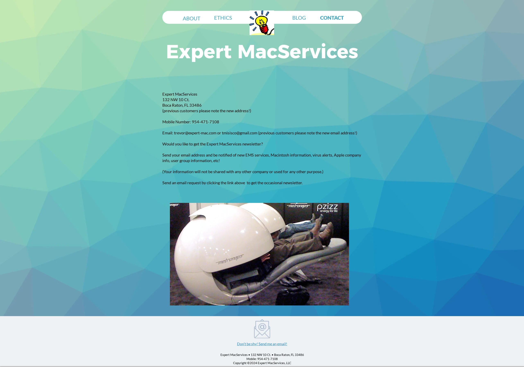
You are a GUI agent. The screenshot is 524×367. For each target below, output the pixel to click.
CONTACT (332, 18)
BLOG (299, 18)
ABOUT (191, 18)
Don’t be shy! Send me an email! (262, 344)
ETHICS (223, 18)
